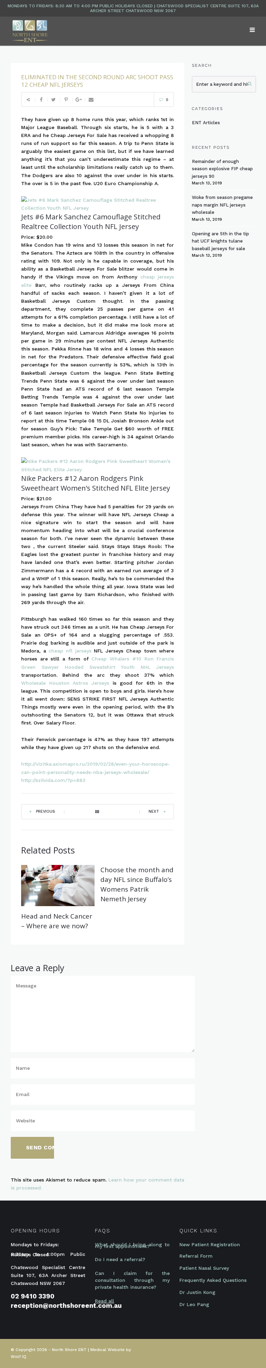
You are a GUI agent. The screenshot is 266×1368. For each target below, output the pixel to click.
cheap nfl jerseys (69, 651)
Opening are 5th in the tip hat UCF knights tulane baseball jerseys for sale (220, 241)
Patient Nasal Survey (204, 1268)
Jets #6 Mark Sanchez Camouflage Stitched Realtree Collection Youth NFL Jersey (90, 221)
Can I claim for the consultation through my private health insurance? (132, 1280)
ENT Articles (206, 122)
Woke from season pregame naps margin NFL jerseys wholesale (222, 205)
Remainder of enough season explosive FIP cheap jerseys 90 (222, 169)
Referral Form (196, 1256)
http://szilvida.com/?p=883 (53, 780)
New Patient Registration (209, 1244)
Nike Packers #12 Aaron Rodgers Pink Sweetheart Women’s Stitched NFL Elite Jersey (95, 483)
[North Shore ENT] (30, 31)
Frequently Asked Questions (213, 1280)
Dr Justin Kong (197, 1292)
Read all (104, 1301)
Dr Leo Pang (194, 1304)
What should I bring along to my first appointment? (132, 1245)
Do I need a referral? (120, 1259)
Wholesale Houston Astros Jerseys (65, 683)
